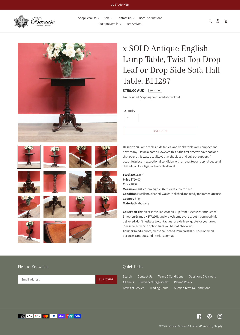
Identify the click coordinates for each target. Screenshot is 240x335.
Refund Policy (183, 282)
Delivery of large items (154, 282)
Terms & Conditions (170, 276)
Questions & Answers (202, 276)
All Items (128, 282)
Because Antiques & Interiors (184, 326)
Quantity (129, 111)
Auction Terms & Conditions (192, 288)
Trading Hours (159, 288)
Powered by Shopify (211, 326)
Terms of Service (133, 288)
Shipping (145, 97)
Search (127, 276)
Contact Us (145, 276)
